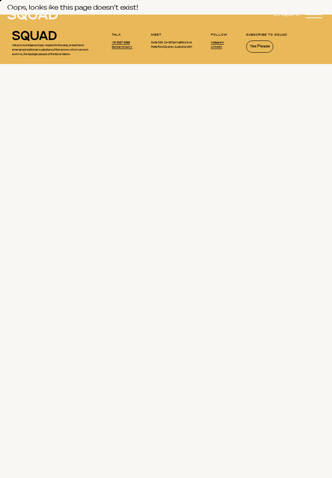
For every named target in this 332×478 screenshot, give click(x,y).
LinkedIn (216, 47)
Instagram (217, 42)
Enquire (287, 13)
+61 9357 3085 (121, 42)
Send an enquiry (122, 47)
